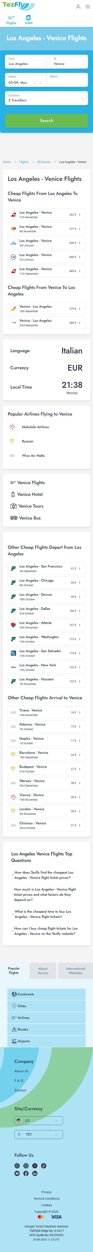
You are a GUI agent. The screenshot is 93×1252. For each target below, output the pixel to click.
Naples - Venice (31, 738)
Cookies (46, 1205)
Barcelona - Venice (33, 753)
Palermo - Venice (32, 724)
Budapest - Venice (33, 767)
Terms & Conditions (46, 1198)
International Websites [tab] (75, 970)
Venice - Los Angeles (35, 306)
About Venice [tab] (43, 970)
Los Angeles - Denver (35, 594)
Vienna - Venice (31, 795)
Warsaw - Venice (32, 781)
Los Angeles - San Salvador (40, 651)
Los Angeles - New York (37, 665)
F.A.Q (18, 1080)
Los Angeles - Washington (39, 637)
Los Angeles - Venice (35, 212)
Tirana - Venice (30, 710)
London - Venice (31, 809)
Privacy (46, 1192)
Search (46, 120)
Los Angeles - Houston (36, 679)
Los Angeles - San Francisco (40, 566)
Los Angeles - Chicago (36, 580)
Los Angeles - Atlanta (35, 623)
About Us (21, 1071)
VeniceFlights (31, 482)
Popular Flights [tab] (14, 970)
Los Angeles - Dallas (34, 609)
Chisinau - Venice (32, 823)
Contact (20, 1090)
